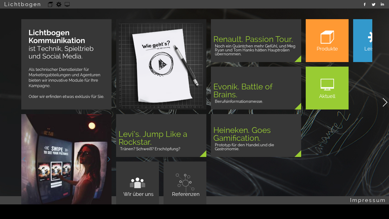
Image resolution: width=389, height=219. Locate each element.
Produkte (50, 3)
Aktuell (67, 3)
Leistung (58, 3)
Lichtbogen (22, 4)
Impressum (368, 200)
